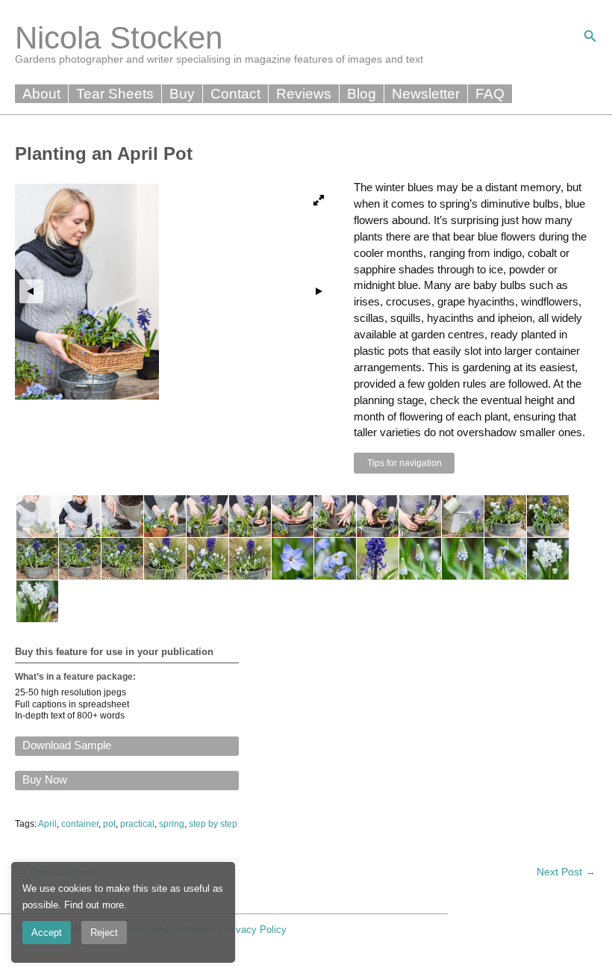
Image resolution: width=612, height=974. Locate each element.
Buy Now (44, 780)
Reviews (303, 94)
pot (109, 824)
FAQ (490, 94)
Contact (235, 94)
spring (171, 824)
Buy (182, 94)
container (80, 824)
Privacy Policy (255, 929)
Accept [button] (46, 932)
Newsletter (426, 94)
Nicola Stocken (118, 37)
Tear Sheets (115, 94)
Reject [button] (104, 932)
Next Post (566, 872)
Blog (361, 94)
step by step (213, 824)
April (47, 824)
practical (137, 824)
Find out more (94, 905)
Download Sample (66, 745)
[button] (590, 36)
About (41, 94)
